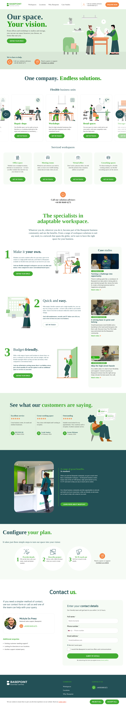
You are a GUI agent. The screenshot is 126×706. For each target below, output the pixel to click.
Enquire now (112, 4)
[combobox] (70, 630)
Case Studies (66, 5)
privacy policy (104, 660)
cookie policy (62, 702)
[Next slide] (120, 114)
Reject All (96, 702)
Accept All (112, 702)
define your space (23, 274)
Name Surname (74, 621)
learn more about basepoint (74, 504)
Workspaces (32, 5)
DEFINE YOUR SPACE (17, 41)
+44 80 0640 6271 (92, 5)
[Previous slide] (6, 114)
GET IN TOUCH (22, 136)
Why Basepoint (53, 5)
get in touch (51, 324)
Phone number (73, 626)
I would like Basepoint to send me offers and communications (91, 649)
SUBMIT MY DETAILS (92, 656)
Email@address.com (75, 640)
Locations (42, 5)
